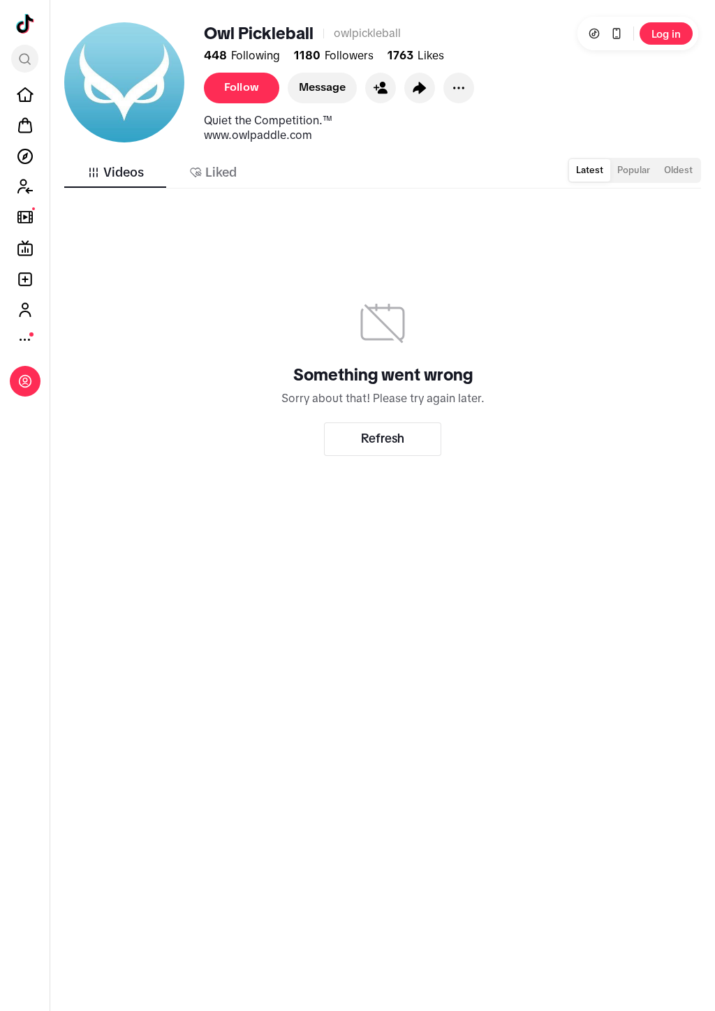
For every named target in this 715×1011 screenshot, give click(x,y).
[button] (380, 88)
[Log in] (25, 381)
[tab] (115, 172)
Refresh (382, 438)
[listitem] (25, 95)
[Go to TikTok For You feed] (25, 24)
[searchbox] (24, 59)
